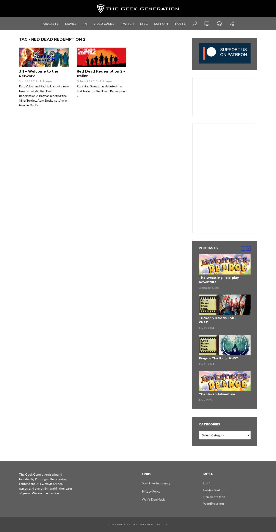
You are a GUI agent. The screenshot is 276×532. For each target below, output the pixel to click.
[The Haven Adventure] (225, 381)
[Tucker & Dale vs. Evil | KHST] (225, 305)
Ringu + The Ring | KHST (218, 358)
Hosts (180, 23)
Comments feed (214, 497)
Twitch (127, 23)
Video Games (104, 23)
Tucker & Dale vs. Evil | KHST (217, 320)
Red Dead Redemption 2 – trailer (101, 73)
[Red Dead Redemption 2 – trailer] (102, 57)
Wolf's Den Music (153, 499)
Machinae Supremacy (156, 483)
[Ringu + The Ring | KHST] (225, 345)
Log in (207, 483)
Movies (71, 23)
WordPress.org (213, 503)
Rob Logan (46, 81)
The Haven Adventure (217, 394)
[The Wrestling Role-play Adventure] (225, 264)
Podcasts (50, 23)
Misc (144, 23)
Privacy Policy (151, 491)
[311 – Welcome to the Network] (44, 57)
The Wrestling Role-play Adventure (219, 280)
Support (161, 23)
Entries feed (211, 490)
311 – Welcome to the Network (38, 73)
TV (85, 23)
